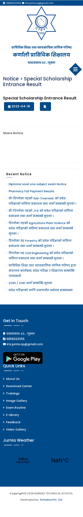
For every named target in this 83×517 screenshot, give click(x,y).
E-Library (12, 415)
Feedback (13, 422)
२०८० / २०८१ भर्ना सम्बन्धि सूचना (30, 283)
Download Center (19, 386)
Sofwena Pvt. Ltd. (51, 500)
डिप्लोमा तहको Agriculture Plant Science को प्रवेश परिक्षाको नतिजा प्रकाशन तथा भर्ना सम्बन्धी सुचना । (41, 228)
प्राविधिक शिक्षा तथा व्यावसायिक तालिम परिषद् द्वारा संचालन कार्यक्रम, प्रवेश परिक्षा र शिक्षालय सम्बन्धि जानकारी (42, 270)
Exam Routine (16, 408)
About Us (13, 379)
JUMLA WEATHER (41, 460)
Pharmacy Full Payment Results (31, 191)
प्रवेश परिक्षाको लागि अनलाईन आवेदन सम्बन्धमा (41, 290)
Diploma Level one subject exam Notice (37, 184)
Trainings (13, 393)
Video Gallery (16, 429)
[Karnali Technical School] (41, 23)
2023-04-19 (20, 106)
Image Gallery (16, 401)
